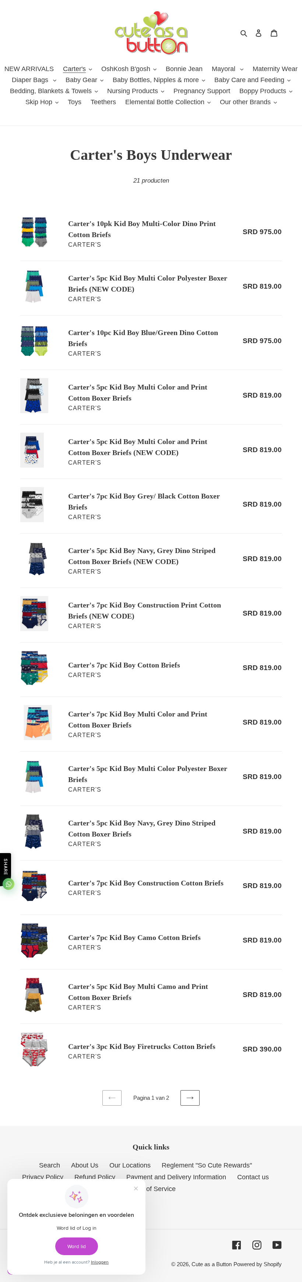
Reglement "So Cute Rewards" (207, 1165)
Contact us (253, 1177)
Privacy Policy (42, 1177)
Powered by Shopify (257, 1264)
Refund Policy (94, 1177)
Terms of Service (151, 1189)
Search (49, 1165)
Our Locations (130, 1165)
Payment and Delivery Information (176, 1177)
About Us (84, 1165)
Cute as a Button (212, 1264)
